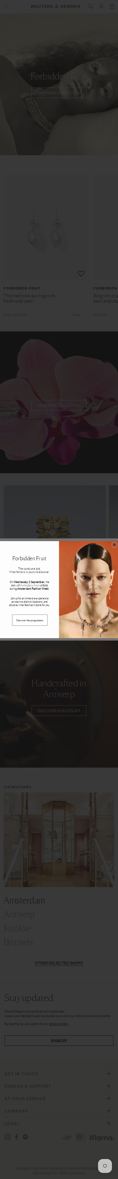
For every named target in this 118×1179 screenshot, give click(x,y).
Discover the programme (30, 619)
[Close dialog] (114, 544)
